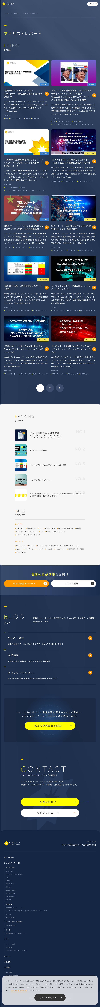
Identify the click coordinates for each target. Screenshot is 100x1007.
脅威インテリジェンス (85, 181)
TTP (40, 529)
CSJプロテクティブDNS (76, 549)
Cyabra (82, 121)
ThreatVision (21, 552)
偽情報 (27, 118)
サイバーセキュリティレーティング (28, 535)
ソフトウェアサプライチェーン (26, 532)
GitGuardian (20, 546)
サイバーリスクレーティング (55, 532)
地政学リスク (36, 118)
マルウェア (20, 529)
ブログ (16, 13)
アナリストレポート (16, 118)
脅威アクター (84, 374)
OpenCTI (40, 549)
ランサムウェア (26, 311)
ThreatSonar (60, 549)
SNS (6, 118)
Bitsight (31, 546)
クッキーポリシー (17, 990)
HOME (6, 13)
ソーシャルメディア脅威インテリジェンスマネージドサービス (73, 124)
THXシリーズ (29, 549)
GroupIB (49, 549)
